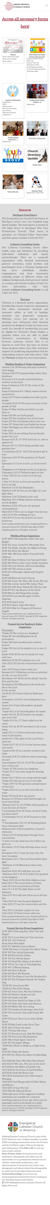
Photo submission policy (11, 57)
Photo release (7, 61)
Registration (7, 102)
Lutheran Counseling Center (26, 289)
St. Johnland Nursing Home (36, 69)
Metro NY (29, 1148)
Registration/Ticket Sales (35, 193)
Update (35, 165)
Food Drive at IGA (33, 65)
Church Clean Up (33, 63)
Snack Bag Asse (32, 67)
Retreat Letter (7, 106)
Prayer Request (13, 191)
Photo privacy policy (10, 59)
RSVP (5, 104)
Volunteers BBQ (32, 71)
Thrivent (10, 357)
